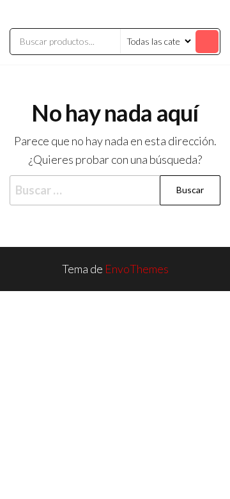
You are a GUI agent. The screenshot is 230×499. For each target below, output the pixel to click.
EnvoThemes (137, 269)
